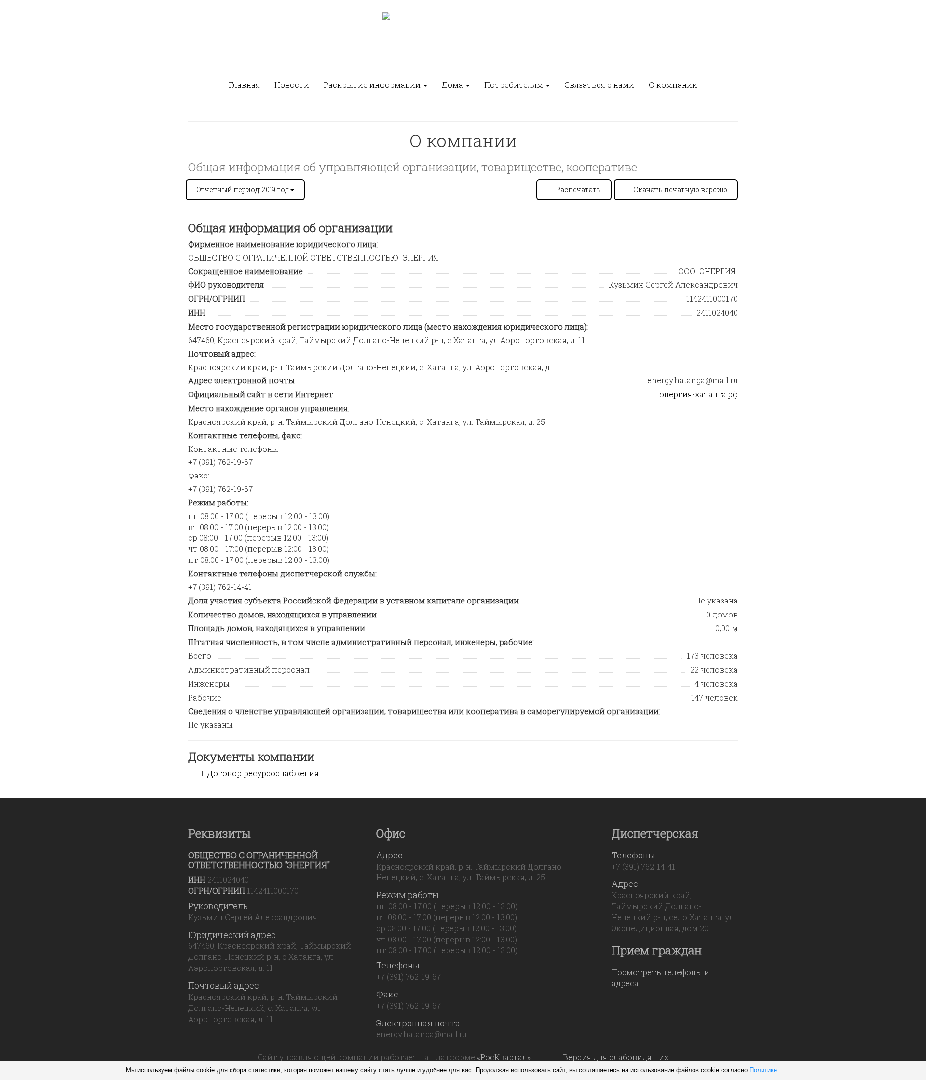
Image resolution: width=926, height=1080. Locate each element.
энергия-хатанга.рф (699, 394)
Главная (244, 85)
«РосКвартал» (504, 1057)
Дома (453, 85)
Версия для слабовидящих (615, 1057)
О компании (673, 85)
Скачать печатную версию (680, 189)
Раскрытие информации (373, 85)
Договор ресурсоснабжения (263, 773)
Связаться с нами (599, 85)
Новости (291, 85)
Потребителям (514, 85)
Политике (763, 1070)
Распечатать (578, 189)
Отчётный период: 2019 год (243, 189)
